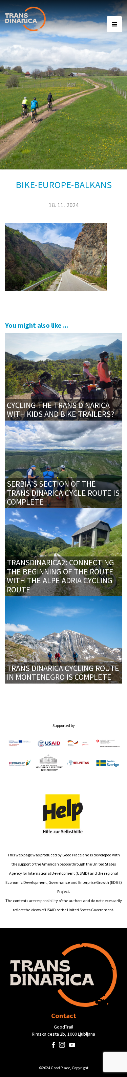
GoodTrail (63, 1027)
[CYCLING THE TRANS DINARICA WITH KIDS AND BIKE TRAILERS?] (63, 376)
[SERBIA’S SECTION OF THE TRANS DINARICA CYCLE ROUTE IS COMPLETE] (63, 463)
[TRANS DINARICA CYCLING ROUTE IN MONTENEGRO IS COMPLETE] (63, 639)
